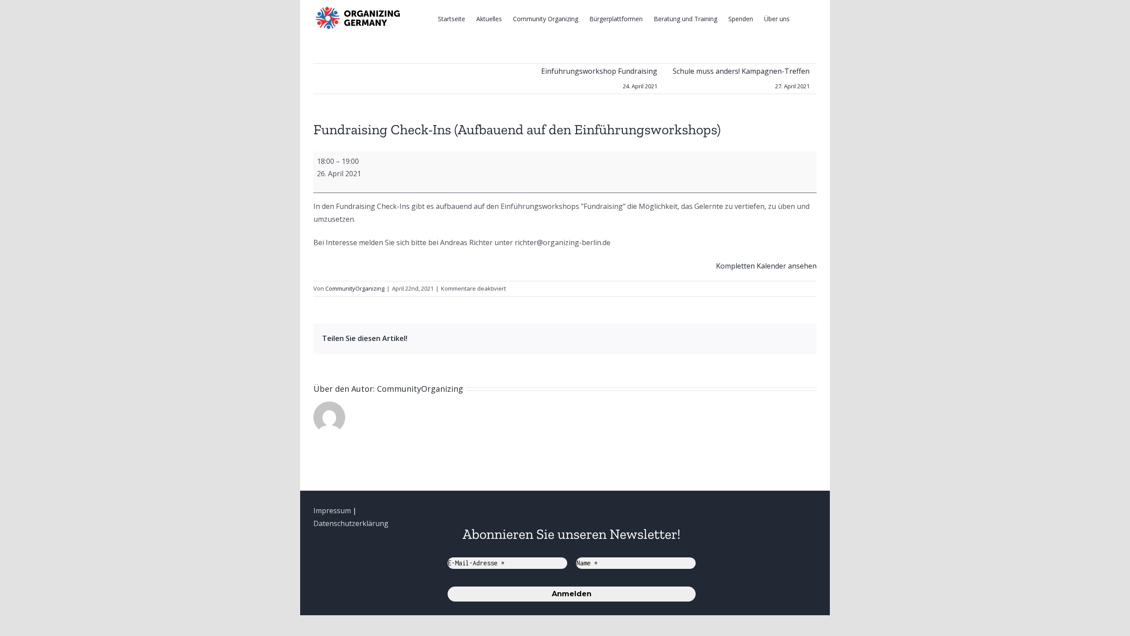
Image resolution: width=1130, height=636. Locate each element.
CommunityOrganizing (354, 288)
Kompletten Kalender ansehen (766, 266)
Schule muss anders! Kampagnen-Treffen (741, 78)
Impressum (332, 510)
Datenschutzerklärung (350, 523)
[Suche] (803, 18)
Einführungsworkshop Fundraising (599, 78)
